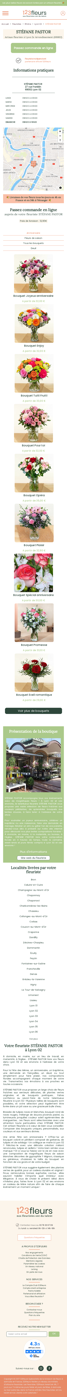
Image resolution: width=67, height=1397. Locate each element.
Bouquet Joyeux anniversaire (33, 296)
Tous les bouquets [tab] (33, 243)
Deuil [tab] (33, 248)
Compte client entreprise (34, 1288)
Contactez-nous (34, 1310)
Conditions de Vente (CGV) (34, 1255)
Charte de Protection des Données (34, 1258)
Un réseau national (34, 1266)
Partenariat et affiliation (34, 1293)
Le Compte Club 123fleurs (34, 1285)
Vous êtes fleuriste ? (34, 1296)
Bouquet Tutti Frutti (34, 395)
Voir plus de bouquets (33, 711)
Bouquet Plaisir (34, 545)
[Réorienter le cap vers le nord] (60, 140)
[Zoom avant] (60, 131)
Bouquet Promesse (34, 645)
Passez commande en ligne (33, 48)
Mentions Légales (34, 1261)
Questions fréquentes (34, 1312)
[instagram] (40, 1368)
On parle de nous (34, 1272)
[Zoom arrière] (60, 136)
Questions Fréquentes (34, 1237)
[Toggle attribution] (60, 188)
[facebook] (49, 1368)
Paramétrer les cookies (34, 1264)
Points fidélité (34, 1291)
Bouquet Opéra (34, 495)
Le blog (34, 1269)
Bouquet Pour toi (33, 445)
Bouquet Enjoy (34, 346)
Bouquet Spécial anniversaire (33, 595)
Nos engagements (34, 1252)
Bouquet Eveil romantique (34, 695)
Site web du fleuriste (33, 858)
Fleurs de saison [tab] (33, 238)
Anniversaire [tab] (33, 233)
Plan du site (34, 1315)
